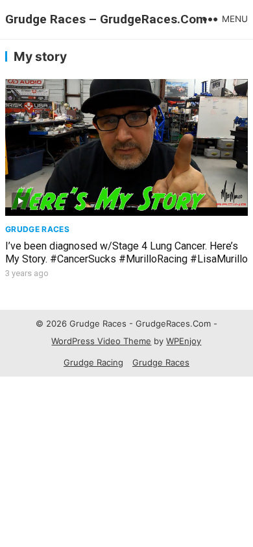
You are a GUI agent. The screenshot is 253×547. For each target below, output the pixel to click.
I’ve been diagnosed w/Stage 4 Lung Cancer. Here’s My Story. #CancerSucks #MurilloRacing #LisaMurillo (126, 253)
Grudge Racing (93, 362)
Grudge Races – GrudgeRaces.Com (106, 19)
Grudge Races (37, 229)
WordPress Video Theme (101, 341)
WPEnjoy (183, 341)
